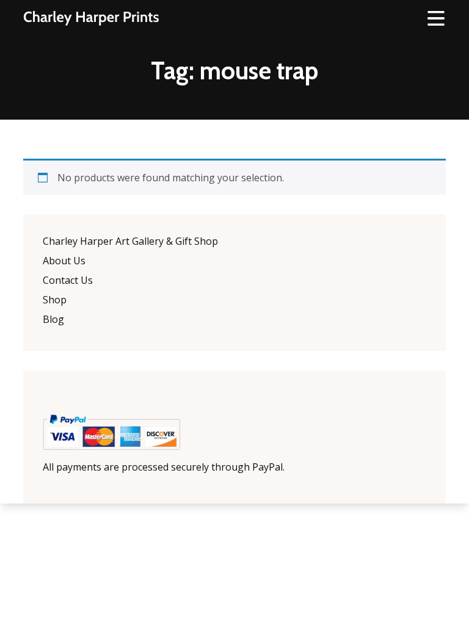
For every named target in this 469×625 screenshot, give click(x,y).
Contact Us (68, 280)
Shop (55, 299)
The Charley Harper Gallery (91, 18)
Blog (53, 319)
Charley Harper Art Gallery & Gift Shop (130, 241)
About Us (64, 260)
